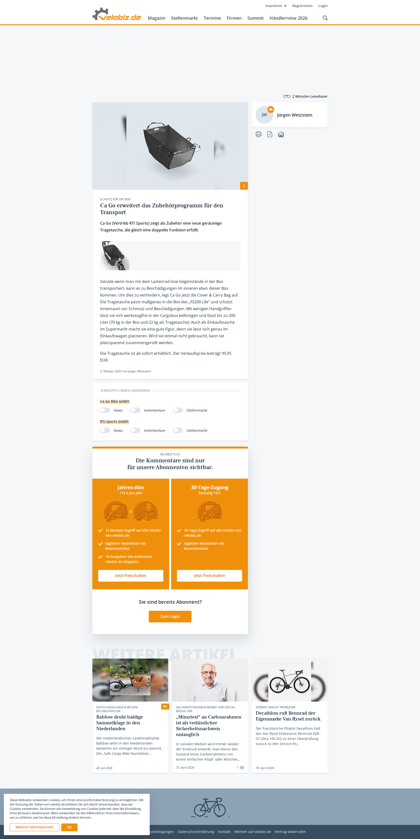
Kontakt (224, 832)
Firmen (234, 18)
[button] (69, 827)
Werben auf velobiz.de (252, 832)
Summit (255, 18)
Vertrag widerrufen (290, 832)
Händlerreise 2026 (288, 18)
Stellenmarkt (184, 18)
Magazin (156, 18)
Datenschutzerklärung (196, 832)
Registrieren (302, 5)
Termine (212, 18)
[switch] (105, 410)
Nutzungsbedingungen (155, 832)
